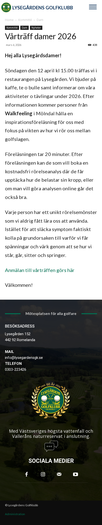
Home (9, 20)
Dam (40, 20)
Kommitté (25, 20)
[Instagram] (43, 474)
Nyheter (36, 27)
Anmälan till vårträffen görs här (40, 270)
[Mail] (59, 474)
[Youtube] (75, 474)
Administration (15, 514)
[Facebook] (26, 474)
